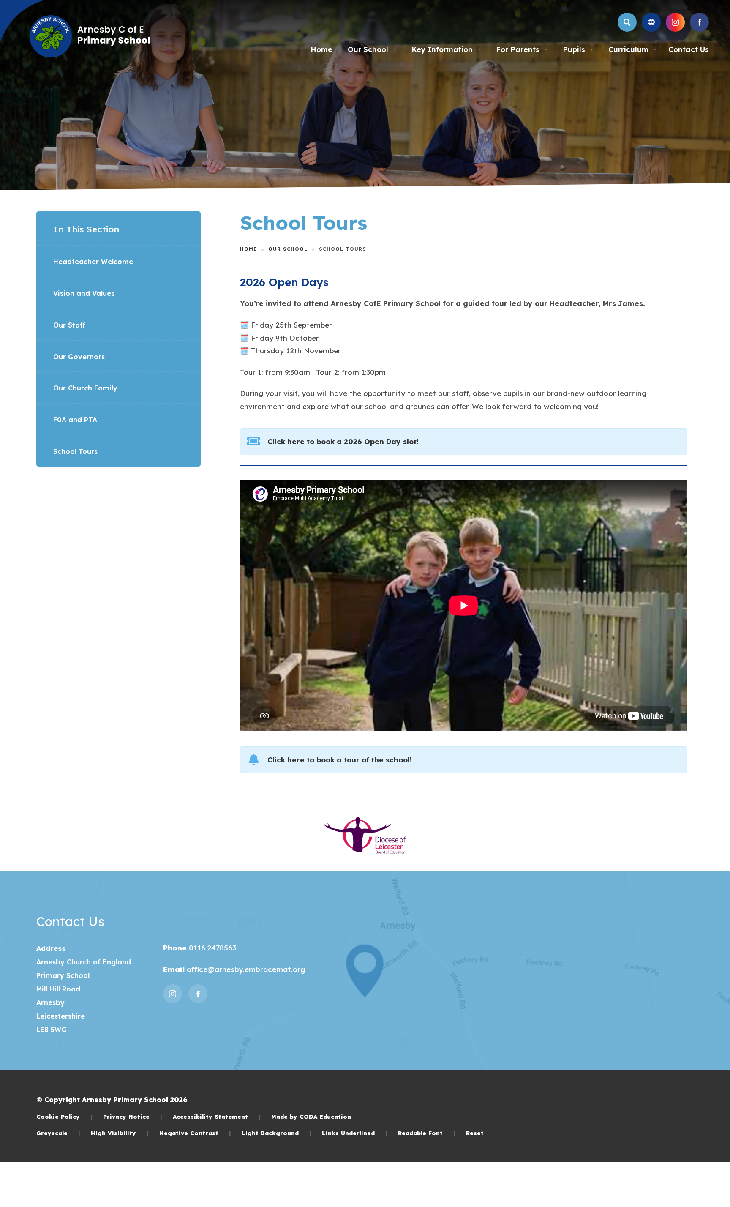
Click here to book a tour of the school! (339, 761)
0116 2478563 (212, 947)
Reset (475, 1132)
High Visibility (120, 1132)
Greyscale (58, 1132)
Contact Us (688, 49)
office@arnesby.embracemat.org (245, 969)
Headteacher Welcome (93, 261)
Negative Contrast (195, 1132)
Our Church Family (85, 388)
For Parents (522, 49)
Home (321, 49)
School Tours (75, 451)
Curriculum (632, 49)
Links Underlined (354, 1132)
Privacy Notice (132, 1116)
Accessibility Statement (217, 1116)
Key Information (446, 49)
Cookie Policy (64, 1116)
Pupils (578, 49)
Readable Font (426, 1132)
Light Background (276, 1132)
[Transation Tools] (651, 22)
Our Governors (79, 356)
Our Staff (69, 325)
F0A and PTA (75, 419)
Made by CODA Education (311, 1116)
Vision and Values (83, 293)
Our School (372, 49)
